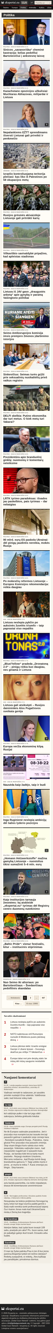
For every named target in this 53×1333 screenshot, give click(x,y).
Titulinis (6, 8)
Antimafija (32, 8)
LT (32, 2)
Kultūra (41, 8)
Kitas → (18, 1004)
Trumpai (15, 8)
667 (43, 998)
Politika (23, 8)
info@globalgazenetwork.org (18, 1323)
